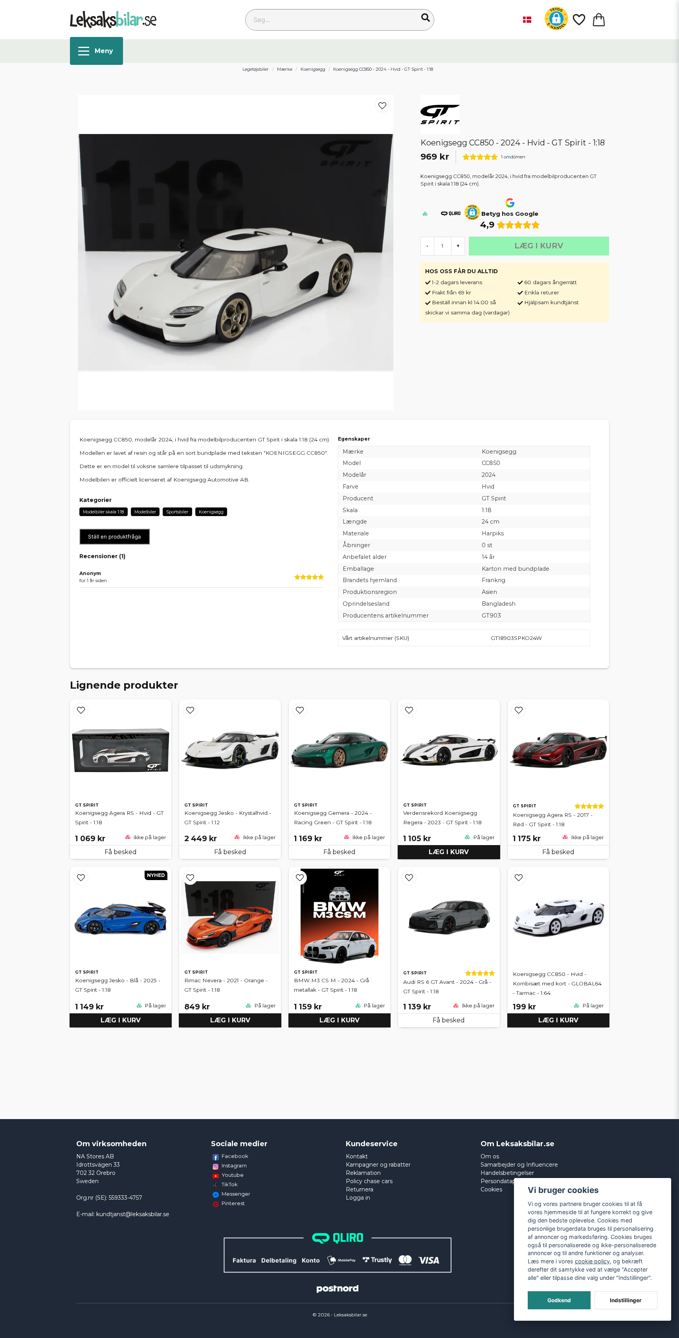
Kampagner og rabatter (378, 1164)
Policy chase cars (369, 1181)
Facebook (235, 1156)
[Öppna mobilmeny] (96, 51)
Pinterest (233, 1203)
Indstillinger (626, 1300)
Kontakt (357, 1156)
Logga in (358, 1197)
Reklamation (363, 1172)
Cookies (491, 1189)
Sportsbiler (177, 512)
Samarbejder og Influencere (519, 1164)
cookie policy (592, 1261)
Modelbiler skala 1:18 (103, 512)
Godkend (559, 1300)
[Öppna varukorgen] (599, 20)
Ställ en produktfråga (114, 536)
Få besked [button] (121, 852)
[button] (425, 17)
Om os (490, 1156)
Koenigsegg (313, 69)
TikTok (230, 1184)
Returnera (359, 1189)
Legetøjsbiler (255, 69)
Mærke (284, 69)
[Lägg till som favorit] (578, 20)
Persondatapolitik (505, 1181)
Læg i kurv (449, 852)
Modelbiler (145, 512)
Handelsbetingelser (507, 1172)
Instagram (234, 1165)
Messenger (236, 1194)
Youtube (233, 1175)
